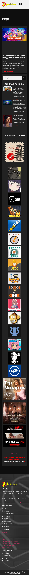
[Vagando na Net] (14, 278)
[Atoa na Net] (14, 212)
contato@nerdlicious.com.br (14, 503)
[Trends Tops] (14, 252)
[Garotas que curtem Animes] (14, 345)
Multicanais (5, 534)
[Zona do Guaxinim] (14, 173)
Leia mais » (16, 99)
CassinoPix (5, 538)
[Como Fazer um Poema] (14, 331)
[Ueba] (14, 265)
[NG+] (14, 371)
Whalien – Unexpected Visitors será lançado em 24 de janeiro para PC (13, 57)
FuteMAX (4, 532)
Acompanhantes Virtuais (10, 542)
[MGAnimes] (14, 186)
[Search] (24, 78)
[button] (20, 4)
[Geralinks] (14, 226)
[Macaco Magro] (14, 318)
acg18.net (14, 453)
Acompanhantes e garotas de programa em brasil (11, 544)
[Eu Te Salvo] (14, 239)
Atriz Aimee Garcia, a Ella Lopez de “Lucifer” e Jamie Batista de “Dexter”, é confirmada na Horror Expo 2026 (19, 118)
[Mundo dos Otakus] (14, 305)
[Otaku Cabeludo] (14, 358)
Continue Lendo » (8, 71)
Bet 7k (3, 540)
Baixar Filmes (6, 547)
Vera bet (4, 536)
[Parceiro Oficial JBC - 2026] (14, 152)
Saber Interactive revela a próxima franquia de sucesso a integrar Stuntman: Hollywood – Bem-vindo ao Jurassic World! (19, 91)
